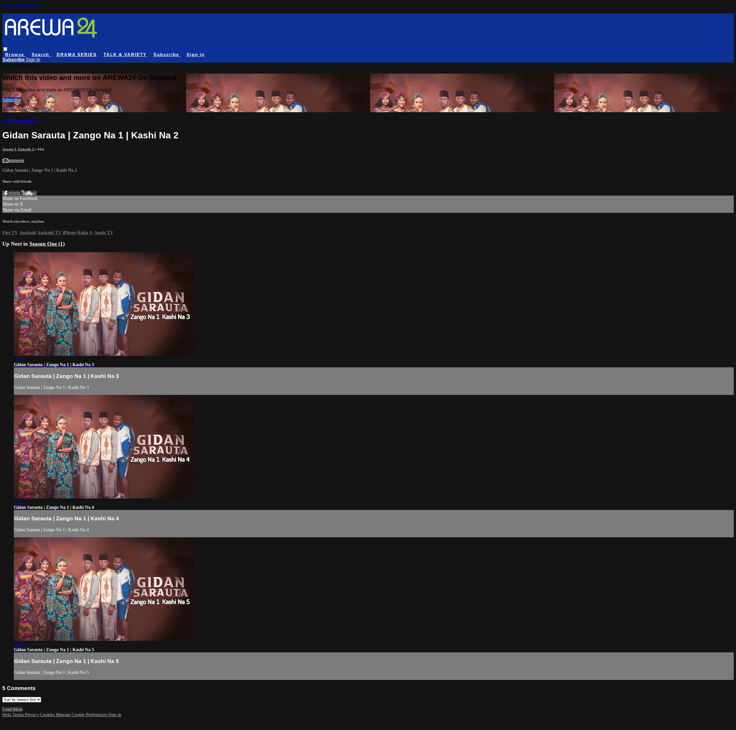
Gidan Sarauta (20, 120)
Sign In (33, 59)
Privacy (32, 714)
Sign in (196, 54)
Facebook (11, 192)
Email (31, 192)
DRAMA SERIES (77, 54)
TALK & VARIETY (125, 54)
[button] (5, 49)
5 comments (13, 160)
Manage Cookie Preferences (82, 714)
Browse (15, 54)
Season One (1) (47, 244)
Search (41, 54)
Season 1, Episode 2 (18, 149)
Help (7, 714)
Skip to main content (21, 4)
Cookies (48, 714)
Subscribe (11, 99)
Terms (18, 714)
